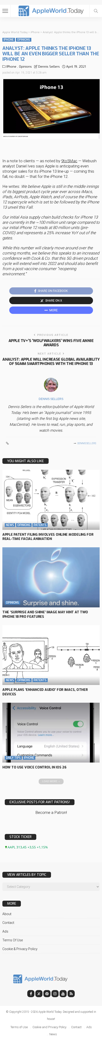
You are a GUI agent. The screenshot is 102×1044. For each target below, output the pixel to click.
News (10, 525)
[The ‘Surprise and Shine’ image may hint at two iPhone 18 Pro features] (51, 577)
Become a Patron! (51, 812)
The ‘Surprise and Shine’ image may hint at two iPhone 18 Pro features (45, 614)
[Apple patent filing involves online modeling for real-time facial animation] (51, 500)
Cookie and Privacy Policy (49, 1027)
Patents (40, 525)
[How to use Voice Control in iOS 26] (51, 733)
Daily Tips (13, 758)
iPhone (9, 40)
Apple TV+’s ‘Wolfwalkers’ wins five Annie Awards (51, 342)
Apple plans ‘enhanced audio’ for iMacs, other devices (45, 692)
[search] (96, 11)
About (6, 914)
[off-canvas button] (5, 11)
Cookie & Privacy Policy (19, 949)
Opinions (23, 40)
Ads (5, 931)
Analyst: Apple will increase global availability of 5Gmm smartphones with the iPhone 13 (51, 361)
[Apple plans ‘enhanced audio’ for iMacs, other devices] (51, 655)
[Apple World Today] (51, 10)
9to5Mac (69, 160)
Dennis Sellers (49, 67)
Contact (8, 923)
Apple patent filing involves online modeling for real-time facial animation (47, 536)
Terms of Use (12, 940)
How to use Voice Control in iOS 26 (34, 767)
